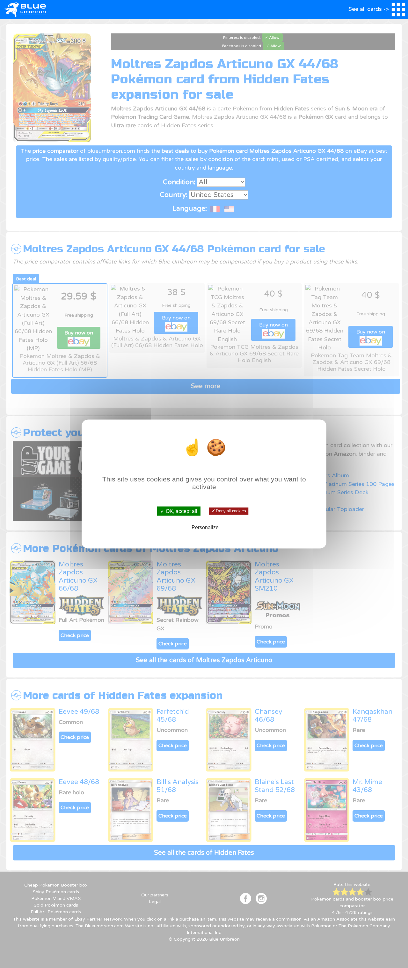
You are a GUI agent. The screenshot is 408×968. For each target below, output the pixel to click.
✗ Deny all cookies (228, 511)
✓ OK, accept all (178, 511)
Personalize (205, 527)
